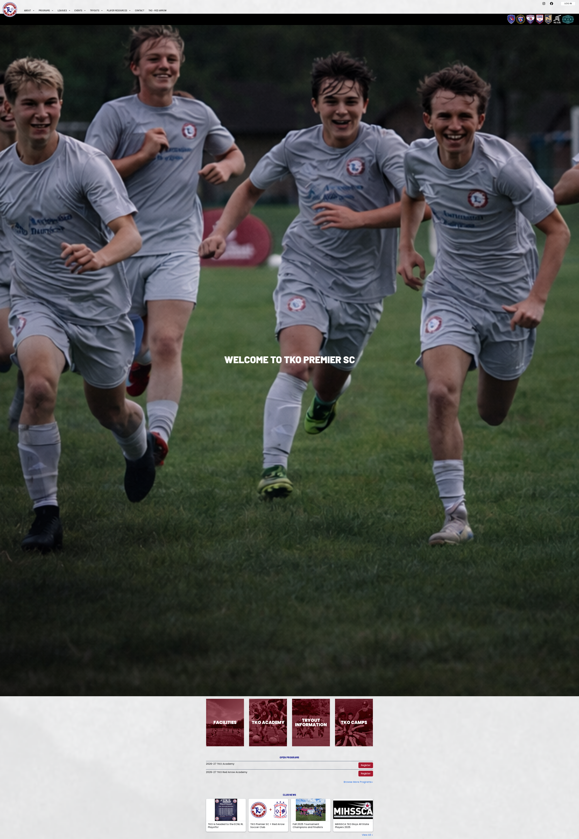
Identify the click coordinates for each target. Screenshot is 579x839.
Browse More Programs (358, 782)
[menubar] (95, 10)
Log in (568, 3)
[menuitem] (29, 10)
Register (366, 765)
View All (367, 835)
